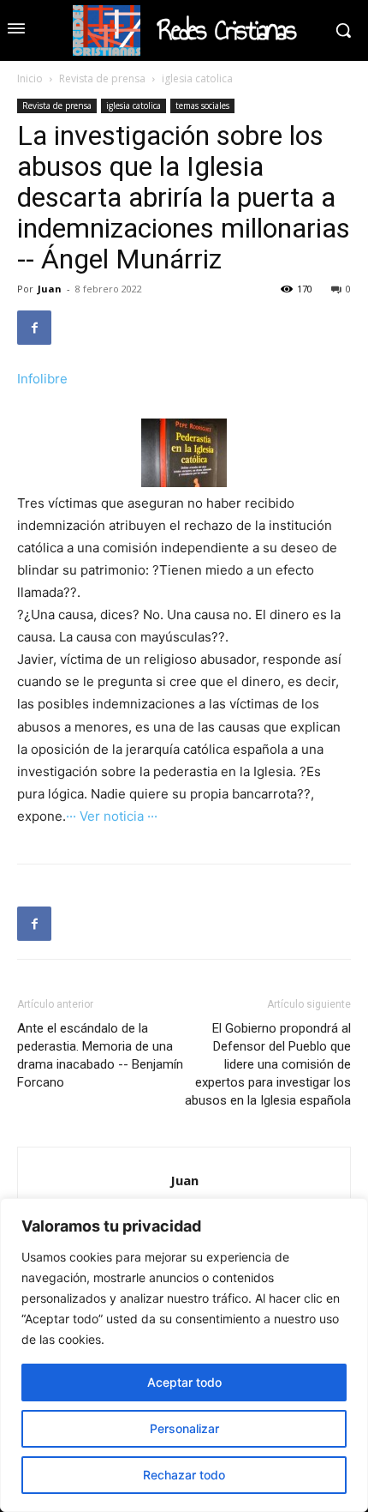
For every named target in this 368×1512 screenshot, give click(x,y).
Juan (50, 288)
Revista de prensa (102, 78)
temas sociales (202, 105)
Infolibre (42, 378)
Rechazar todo (184, 1474)
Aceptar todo (184, 1382)
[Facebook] (34, 327)
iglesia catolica (197, 78)
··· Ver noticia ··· (111, 816)
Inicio (30, 78)
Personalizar (184, 1428)
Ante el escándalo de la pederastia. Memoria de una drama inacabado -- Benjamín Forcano (100, 1055)
